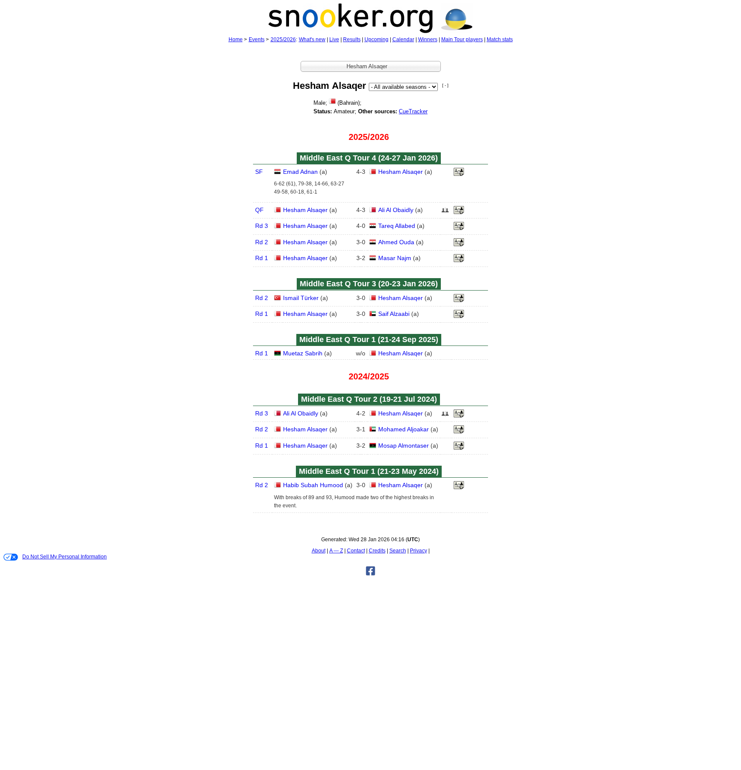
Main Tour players (462, 39)
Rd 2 (261, 242)
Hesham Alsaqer (400, 171)
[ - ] (445, 85)
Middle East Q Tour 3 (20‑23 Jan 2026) (369, 283)
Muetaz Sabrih (302, 353)
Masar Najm (394, 258)
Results (352, 39)
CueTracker (413, 111)
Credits (377, 551)
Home (236, 39)
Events (257, 39)
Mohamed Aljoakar (403, 429)
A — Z (336, 551)
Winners (427, 39)
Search (397, 551)
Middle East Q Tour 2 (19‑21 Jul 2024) (369, 399)
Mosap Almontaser (403, 445)
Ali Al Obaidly (395, 209)
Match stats (500, 39)
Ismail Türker (301, 297)
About (318, 551)
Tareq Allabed (396, 225)
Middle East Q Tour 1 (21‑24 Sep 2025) (368, 339)
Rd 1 (261, 258)
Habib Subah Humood (313, 485)
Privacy (418, 551)
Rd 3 (261, 225)
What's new (312, 39)
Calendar (403, 39)
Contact (356, 551)
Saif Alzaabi (394, 313)
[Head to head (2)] (445, 212)
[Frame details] (459, 174)
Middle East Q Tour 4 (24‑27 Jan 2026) (369, 158)
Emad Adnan (300, 171)
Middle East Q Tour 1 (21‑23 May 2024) (369, 471)
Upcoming (376, 39)
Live (334, 39)
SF (259, 171)
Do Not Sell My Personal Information (64, 557)
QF (259, 209)
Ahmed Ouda (396, 242)
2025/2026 (283, 39)
